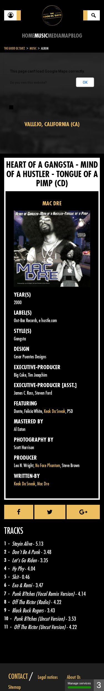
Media (54, 36)
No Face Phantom (47, 465)
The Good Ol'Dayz (14, 48)
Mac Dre (43, 484)
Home (28, 36)
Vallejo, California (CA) (52, 124)
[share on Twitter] (50, 512)
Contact (18, 676)
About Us (73, 677)
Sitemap (14, 687)
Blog (76, 36)
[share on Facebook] (18, 512)
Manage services (79, 683)
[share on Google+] (83, 512)
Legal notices (48, 677)
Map (66, 36)
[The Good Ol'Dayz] (52, 15)
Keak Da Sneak (54, 411)
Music (41, 36)
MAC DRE (52, 203)
